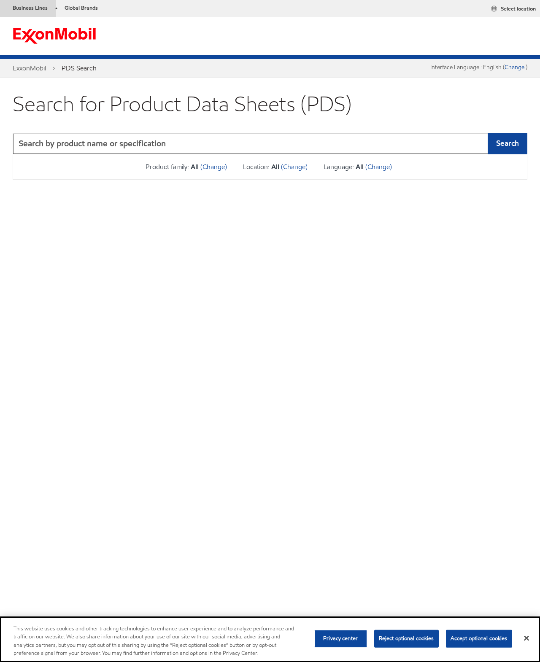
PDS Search (79, 68)
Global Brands (81, 8)
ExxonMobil (29, 68)
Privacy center (340, 638)
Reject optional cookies (406, 638)
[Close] (526, 638)
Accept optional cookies (479, 638)
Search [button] (507, 143)
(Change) (213, 166)
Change (515, 67)
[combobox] (270, 144)
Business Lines (30, 8)
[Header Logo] (54, 35)
